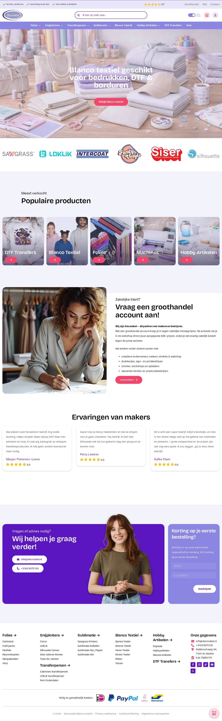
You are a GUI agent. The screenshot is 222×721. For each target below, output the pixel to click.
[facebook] (193, 664)
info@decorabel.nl (206, 641)
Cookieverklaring (129, 713)
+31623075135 (204, 645)
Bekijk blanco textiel (111, 101)
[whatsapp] (193, 671)
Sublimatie (87, 635)
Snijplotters (50, 635)
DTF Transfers (164, 661)
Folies (7, 635)
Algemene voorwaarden (155, 713)
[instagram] (199, 664)
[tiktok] (205, 664)
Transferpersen (53, 665)
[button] (207, 15)
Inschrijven (204, 588)
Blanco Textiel (126, 635)
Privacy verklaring (105, 713)
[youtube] (212, 664)
